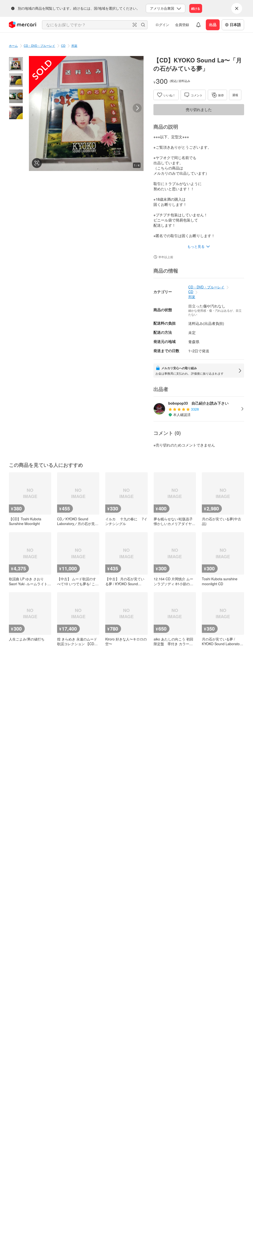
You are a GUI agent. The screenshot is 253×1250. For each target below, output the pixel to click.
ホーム (13, 45)
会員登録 (182, 24)
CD (63, 45)
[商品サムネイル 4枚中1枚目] (16, 64)
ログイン (162, 24)
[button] (134, 25)
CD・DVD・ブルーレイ (39, 45)
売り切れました (199, 109)
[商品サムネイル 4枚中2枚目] (16, 80)
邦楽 (74, 45)
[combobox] (95, 24)
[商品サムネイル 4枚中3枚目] (16, 96)
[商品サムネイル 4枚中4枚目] (16, 112)
